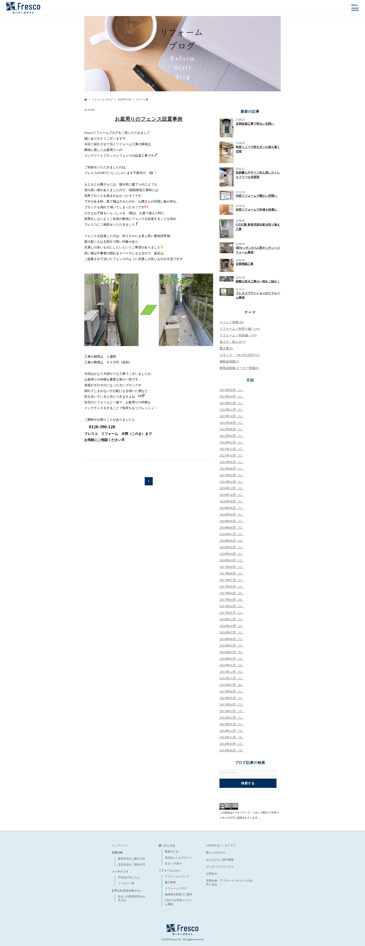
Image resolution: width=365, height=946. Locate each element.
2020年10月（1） (231, 495)
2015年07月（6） (231, 685)
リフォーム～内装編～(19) (238, 335)
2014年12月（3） (231, 730)
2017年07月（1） (231, 580)
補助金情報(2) (229, 361)
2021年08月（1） (231, 462)
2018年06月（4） (231, 540)
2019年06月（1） (231, 521)
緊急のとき (171, 851)
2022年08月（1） (231, 422)
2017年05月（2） (231, 586)
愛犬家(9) (226, 348)
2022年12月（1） (231, 409)
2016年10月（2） (231, 626)
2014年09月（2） (231, 744)
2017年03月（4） (231, 599)
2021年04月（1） (231, 475)
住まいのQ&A (173, 863)
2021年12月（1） (231, 449)
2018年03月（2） (231, 560)
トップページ (120, 845)
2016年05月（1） (231, 645)
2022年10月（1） (231, 416)
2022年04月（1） (231, 436)
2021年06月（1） (231, 468)
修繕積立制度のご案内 (178, 894)
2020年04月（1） (231, 514)
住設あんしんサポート (178, 857)
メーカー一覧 (126, 883)
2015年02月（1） (231, 717)
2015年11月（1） (231, 678)
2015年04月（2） (231, 704)
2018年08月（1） (231, 527)
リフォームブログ (176, 888)
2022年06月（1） (231, 429)
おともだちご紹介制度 (220, 859)
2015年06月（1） (231, 691)
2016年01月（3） (231, 665)
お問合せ (211, 873)
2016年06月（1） (231, 639)
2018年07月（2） (231, 534)
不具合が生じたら (129, 877)
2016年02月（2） (231, 658)
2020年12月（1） (231, 488)
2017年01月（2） (231, 613)
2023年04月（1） (231, 396)
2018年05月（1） (231, 547)
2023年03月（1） (231, 403)
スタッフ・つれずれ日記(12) (239, 355)
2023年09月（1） (231, 390)
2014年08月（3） (231, 750)
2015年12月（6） (231, 672)
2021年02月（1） (231, 481)
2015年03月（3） (231, 711)
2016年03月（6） (231, 652)
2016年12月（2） (231, 619)
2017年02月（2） (231, 606)
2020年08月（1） (231, 501)
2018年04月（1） (231, 554)
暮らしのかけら (215, 852)
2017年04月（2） (231, 593)
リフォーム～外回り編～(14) (239, 328)
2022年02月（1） (231, 442)
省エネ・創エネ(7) (232, 342)
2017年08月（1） (231, 573)
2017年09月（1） (231, 567)
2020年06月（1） (231, 508)
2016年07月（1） (231, 632)
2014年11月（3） (231, 737)
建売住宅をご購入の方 (131, 858)
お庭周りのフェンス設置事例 (149, 119)
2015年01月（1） (231, 724)
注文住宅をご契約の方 (131, 864)
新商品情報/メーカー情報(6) (239, 368)
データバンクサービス (220, 866)
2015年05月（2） (231, 698)
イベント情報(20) (231, 322)
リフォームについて (177, 876)
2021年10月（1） (231, 455)
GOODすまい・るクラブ (221, 845)
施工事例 (170, 882)
